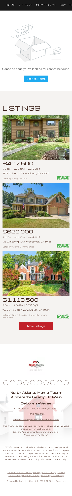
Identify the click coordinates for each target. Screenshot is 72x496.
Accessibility (57, 475)
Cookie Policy (49, 472)
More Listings (36, 326)
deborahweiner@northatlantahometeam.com (36, 419)
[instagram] (32, 382)
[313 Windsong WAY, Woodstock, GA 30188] (36, 205)
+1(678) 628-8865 (36, 414)
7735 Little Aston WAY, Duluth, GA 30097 (26, 309)
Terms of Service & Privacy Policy (24, 472)
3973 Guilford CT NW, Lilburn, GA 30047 (26, 173)
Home (10, 5)
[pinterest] (59, 382)
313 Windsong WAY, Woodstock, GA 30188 (27, 241)
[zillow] (25, 382)
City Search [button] (46, 5)
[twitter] (19, 382)
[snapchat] (52, 382)
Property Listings (31, 475)
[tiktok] (46, 382)
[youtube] (39, 382)
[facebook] (5, 382)
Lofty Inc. (24, 481)
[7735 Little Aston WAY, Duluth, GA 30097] (36, 273)
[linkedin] (12, 382)
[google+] (66, 382)
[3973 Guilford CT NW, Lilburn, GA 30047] (36, 137)
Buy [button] (63, 5)
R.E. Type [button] (26, 5)
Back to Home (36, 78)
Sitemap (45, 475)
